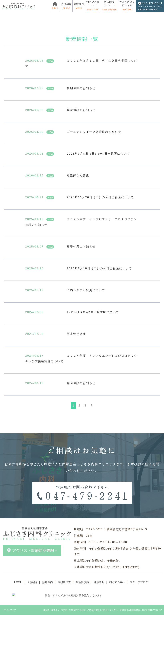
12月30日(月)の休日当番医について (93, 312)
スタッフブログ (139, 582)
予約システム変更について (86, 290)
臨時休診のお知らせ (81, 110)
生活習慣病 (82, 582)
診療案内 (47, 582)
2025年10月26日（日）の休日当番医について (100, 197)
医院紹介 (32, 582)
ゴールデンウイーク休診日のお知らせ (94, 131)
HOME (18, 582)
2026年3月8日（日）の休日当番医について (98, 153)
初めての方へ (117, 582)
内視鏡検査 (64, 582)
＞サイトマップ (9, 610)
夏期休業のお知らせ (81, 88)
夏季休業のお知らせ (81, 246)
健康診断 (99, 582)
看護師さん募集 (78, 175)
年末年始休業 (76, 333)
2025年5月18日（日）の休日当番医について (99, 268)
